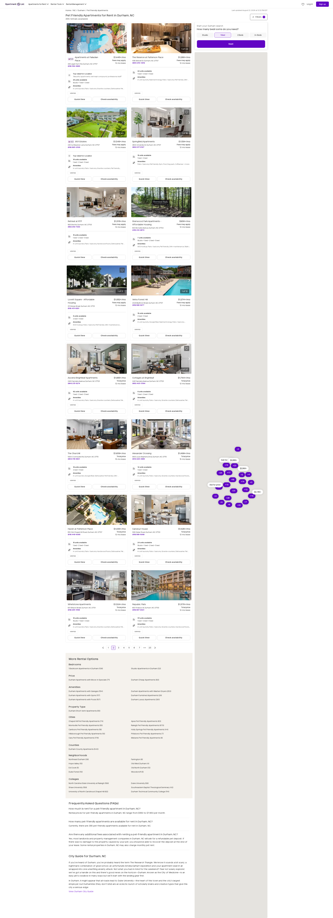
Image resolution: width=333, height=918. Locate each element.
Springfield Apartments (143, 141)
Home (68, 10)
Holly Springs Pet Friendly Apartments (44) (149, 729)
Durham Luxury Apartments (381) (145, 699)
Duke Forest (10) (76, 772)
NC (74, 10)
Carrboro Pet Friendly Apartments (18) (85, 729)
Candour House (140, 529)
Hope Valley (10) (75, 763)
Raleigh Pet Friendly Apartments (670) (147, 725)
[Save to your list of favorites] (122, 28)
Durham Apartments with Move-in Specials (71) (89, 680)
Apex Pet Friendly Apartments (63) (146, 721)
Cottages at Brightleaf (143, 378)
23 (150, 648)
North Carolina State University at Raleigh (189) (89, 783)
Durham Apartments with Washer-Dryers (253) (151, 691)
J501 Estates (81, 141)
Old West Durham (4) (140, 763)
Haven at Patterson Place (80, 529)
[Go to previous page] (103, 648)
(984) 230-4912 (138, 63)
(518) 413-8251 (73, 308)
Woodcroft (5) (137, 772)
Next (231, 44)
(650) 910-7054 (74, 227)
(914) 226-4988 (138, 459)
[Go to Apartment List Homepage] (14, 4)
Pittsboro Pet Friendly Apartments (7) (147, 734)
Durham (81, 10)
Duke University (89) (140, 783)
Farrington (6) (137, 759)
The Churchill (74, 453)
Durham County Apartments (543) (83, 749)
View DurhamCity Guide (81, 891)
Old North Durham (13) (140, 768)
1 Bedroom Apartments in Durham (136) (86, 668)
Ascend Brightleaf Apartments (83, 378)
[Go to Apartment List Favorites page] (303, 4)
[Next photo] (125, 38)
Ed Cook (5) (74, 768)
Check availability (109, 99)
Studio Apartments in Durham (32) (146, 668)
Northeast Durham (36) (79, 759)
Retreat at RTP (75, 221)
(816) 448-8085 (74, 534)
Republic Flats (139, 604)
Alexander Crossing (141, 453)
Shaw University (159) (78, 787)
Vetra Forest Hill (140, 299)
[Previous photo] (69, 38)
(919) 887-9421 (138, 610)
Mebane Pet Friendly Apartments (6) (147, 738)
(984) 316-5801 (74, 459)
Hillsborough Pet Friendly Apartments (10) (87, 734)
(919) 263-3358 (74, 610)
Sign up (322, 4)
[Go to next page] (155, 648)
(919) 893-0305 (74, 147)
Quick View (79, 99)
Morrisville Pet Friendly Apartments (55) (86, 725)
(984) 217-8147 (138, 147)
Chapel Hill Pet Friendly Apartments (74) (86, 721)
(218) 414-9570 (138, 230)
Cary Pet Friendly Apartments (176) (84, 738)
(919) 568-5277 (138, 305)
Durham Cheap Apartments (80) (145, 680)
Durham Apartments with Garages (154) (86, 691)
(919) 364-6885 (74, 66)
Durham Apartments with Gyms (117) (84, 695)
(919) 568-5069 (138, 534)
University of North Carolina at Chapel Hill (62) (88, 792)
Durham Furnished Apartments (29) (146, 695)
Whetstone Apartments (79, 604)
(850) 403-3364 (138, 383)
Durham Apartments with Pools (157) (84, 699)
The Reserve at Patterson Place (147, 57)
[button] (257, 492)
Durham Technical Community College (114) (150, 792)
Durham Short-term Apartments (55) (84, 711)
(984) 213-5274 (74, 383)
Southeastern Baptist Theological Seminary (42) (152, 787)
